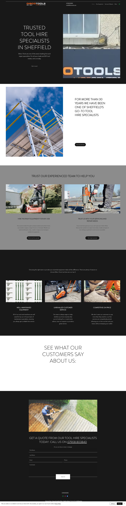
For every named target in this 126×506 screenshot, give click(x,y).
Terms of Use (48, 500)
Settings (113, 503)
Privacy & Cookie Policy (57, 500)
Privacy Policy (57, 503)
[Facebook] (67, 496)
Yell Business (79, 500)
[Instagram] (65, 496)
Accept (119, 503)
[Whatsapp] (119, 4)
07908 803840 (77, 442)
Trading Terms (66, 500)
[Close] (124, 504)
